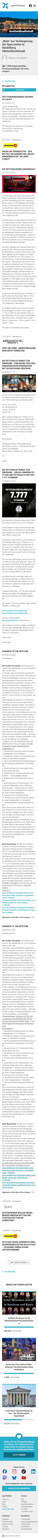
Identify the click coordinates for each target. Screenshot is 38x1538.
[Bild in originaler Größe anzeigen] (19, 192)
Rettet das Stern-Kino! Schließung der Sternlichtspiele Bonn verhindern (19, 1367)
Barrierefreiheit (26, 1529)
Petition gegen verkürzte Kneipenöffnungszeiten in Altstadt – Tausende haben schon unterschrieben (19, 1246)
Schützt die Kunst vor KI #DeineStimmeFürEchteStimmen (19, 1320)
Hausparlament (27, 1507)
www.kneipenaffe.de (10, 620)
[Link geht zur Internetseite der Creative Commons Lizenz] (3, 1536)
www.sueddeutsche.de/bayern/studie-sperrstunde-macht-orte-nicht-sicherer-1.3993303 (19, 902)
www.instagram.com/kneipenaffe (15, 613)
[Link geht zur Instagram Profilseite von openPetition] (14, 1471)
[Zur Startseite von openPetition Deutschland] (14, 5)
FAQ (22, 1499)
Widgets (24, 1502)
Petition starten (7, 1524)
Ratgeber (5, 1519)
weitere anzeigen (20, 1262)
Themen (5, 1527)
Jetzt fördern (19, 1455)
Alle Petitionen (7, 1522)
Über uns (5, 1499)
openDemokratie (27, 1504)
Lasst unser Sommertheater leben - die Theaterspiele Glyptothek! (19, 1413)
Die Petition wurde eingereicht (18, 169)
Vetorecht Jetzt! (27, 1511)
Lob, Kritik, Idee (8, 1509)
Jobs (4, 1502)
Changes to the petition (15, 651)
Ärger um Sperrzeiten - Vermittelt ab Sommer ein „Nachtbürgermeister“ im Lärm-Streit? (18, 155)
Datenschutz (25, 1524)
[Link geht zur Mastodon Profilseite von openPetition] (5, 1478)
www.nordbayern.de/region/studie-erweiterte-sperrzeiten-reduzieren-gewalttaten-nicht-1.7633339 (18, 895)
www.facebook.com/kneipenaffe (14, 611)
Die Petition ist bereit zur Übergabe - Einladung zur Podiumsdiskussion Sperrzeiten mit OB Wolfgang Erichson (19, 365)
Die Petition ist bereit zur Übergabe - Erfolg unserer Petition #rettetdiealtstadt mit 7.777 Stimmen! (18, 474)
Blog (3, 1504)
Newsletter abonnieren (19, 1488)
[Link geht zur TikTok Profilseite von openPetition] (24, 1471)
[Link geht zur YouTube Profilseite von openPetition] (24, 1478)
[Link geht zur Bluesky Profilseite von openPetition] (14, 1478)
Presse (4, 1507)
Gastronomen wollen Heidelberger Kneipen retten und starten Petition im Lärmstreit (18, 1217)
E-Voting (24, 1509)
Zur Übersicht (10, 81)
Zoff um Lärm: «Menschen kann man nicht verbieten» (18, 349)
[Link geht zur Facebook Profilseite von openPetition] (5, 1471)
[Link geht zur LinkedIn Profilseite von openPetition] (33, 1471)
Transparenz (25, 1519)
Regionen (5, 1529)
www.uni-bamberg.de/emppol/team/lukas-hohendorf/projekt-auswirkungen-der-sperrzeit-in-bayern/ (19, 910)
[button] (30, 6)
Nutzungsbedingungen (29, 1522)
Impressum (25, 1527)
